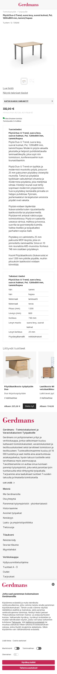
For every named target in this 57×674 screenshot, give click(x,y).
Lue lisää (8, 88)
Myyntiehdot (9, 549)
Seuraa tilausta (11, 544)
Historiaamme (10, 508)
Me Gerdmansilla (11, 494)
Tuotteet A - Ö (10, 567)
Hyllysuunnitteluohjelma (15, 562)
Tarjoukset (8, 576)
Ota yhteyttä (9, 498)
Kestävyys (8, 517)
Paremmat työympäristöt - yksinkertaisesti (25, 503)
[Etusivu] (28, 4)
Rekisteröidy (9, 540)
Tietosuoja (8, 527)
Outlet (6, 571)
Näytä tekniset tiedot (15, 93)
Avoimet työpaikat (12, 513)
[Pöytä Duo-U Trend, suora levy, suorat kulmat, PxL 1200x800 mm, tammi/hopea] (28, 51)
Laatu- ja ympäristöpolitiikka (18, 522)
